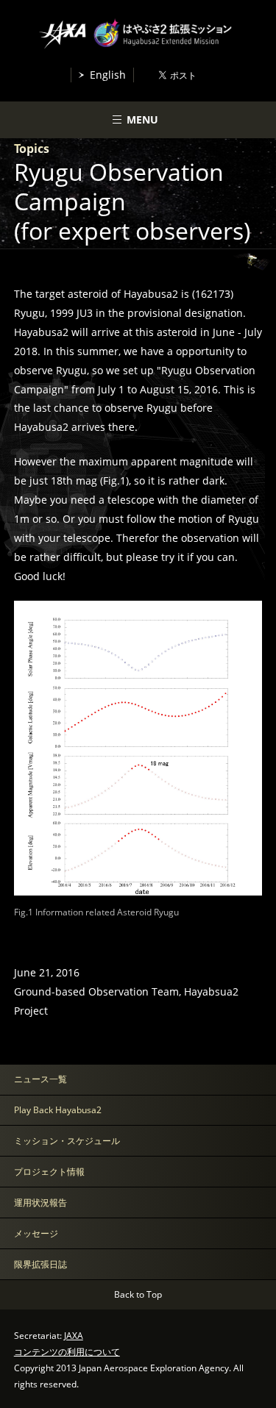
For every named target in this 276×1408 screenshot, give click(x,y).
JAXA (73, 1335)
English (108, 75)
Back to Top (138, 1294)
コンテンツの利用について (67, 1352)
